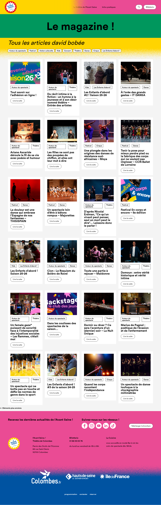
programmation (70, 494)
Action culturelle (46, 50)
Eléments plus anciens (10, 408)
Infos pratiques (109, 7)
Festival (33, 50)
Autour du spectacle (17, 50)
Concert (67, 50)
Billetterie (150, 7)
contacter (83, 494)
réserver (93, 494)
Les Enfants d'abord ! (111, 50)
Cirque (96, 50)
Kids (58, 50)
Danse (87, 50)
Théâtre (77, 50)
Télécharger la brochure (141, 426)
